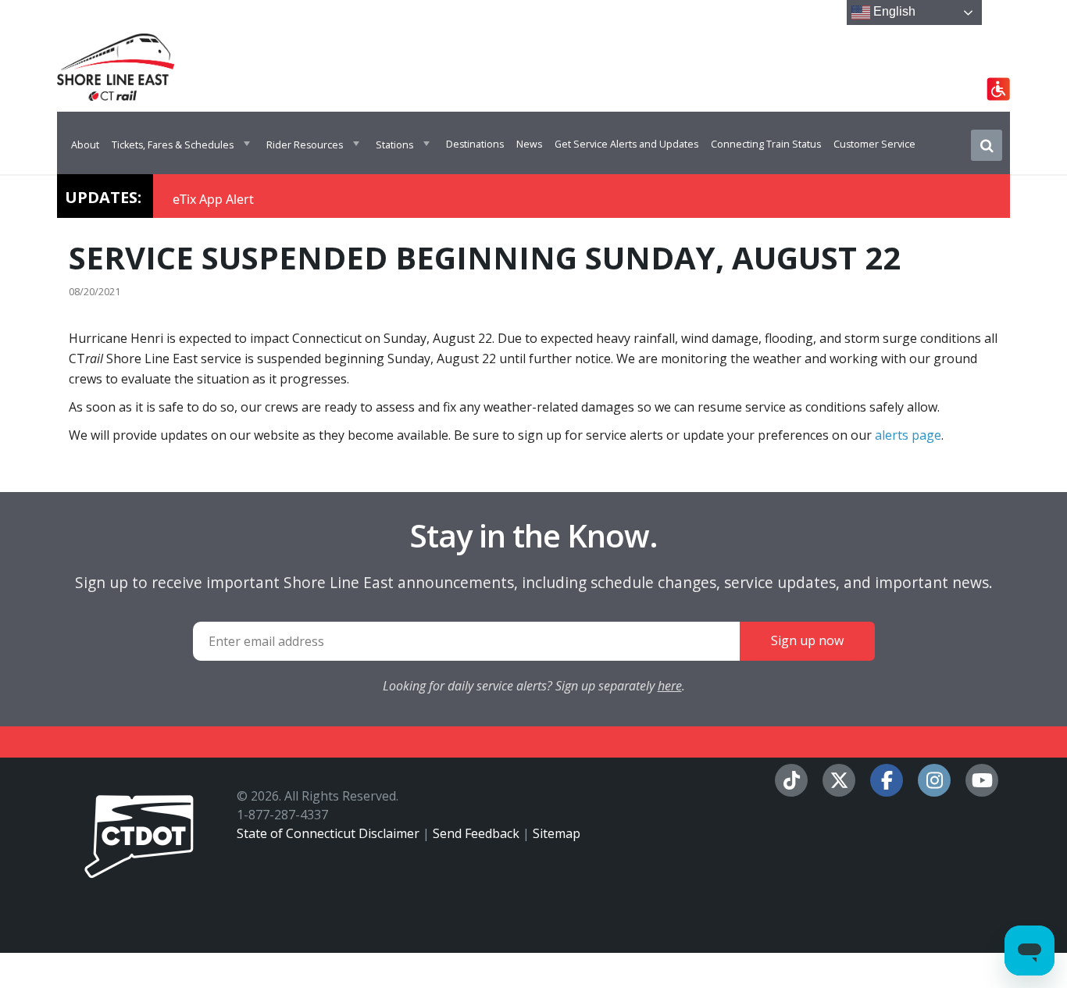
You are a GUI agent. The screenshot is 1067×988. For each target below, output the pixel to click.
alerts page (908, 435)
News (529, 144)
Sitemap (556, 833)
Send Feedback (476, 833)
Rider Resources (304, 145)
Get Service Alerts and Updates (626, 144)
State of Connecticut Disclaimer (328, 833)
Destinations (475, 144)
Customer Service (874, 144)
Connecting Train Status (766, 144)
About (85, 145)
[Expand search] (986, 145)
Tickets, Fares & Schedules (173, 145)
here (670, 685)
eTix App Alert (213, 199)
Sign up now (807, 640)
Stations (394, 145)
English (892, 11)
